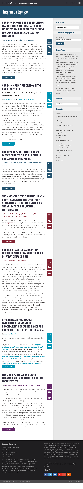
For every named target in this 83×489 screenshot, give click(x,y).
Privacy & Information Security (64, 150)
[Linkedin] (55, 474)
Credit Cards (59, 123)
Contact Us (73, 3)
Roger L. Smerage (35, 385)
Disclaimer (77, 481)
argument (9, 223)
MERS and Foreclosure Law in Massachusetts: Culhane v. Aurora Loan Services (22, 378)
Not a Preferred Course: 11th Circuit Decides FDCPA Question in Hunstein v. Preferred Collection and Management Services (67, 64)
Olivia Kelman (21, 261)
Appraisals (58, 113)
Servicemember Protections (63, 155)
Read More (8, 77)
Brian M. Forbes (9, 40)
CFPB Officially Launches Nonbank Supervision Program (21, 364)
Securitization (59, 153)
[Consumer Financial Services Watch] (19, 2)
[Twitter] (50, 474)
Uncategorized (59, 160)
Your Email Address (60, 37)
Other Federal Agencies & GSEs (64, 140)
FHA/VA (58, 128)
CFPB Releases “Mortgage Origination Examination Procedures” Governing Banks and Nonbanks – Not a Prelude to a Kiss (23, 325)
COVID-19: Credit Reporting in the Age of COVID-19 (21, 87)
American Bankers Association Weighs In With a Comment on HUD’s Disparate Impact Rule (22, 253)
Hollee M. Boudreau (21, 216)
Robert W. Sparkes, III (26, 40)
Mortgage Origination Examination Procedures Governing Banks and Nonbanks (22, 347)
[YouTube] (60, 474)
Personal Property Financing (63, 145)
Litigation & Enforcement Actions (64, 130)
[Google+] (64, 474)
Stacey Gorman (32, 163)
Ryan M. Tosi (21, 163)
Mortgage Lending (60, 133)
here (9, 312)
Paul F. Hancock (9, 261)
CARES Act (58, 120)
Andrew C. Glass (9, 214)
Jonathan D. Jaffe (10, 334)
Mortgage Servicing (61, 135)
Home (66, 3)
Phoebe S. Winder (10, 163)
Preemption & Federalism (62, 148)
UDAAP (58, 158)
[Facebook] (46, 474)
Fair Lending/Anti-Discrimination (64, 125)
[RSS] (69, 474)
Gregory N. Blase (22, 214)
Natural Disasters (60, 138)
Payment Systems (60, 143)
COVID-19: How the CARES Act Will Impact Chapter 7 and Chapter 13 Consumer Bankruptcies (21, 155)
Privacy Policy (71, 481)
